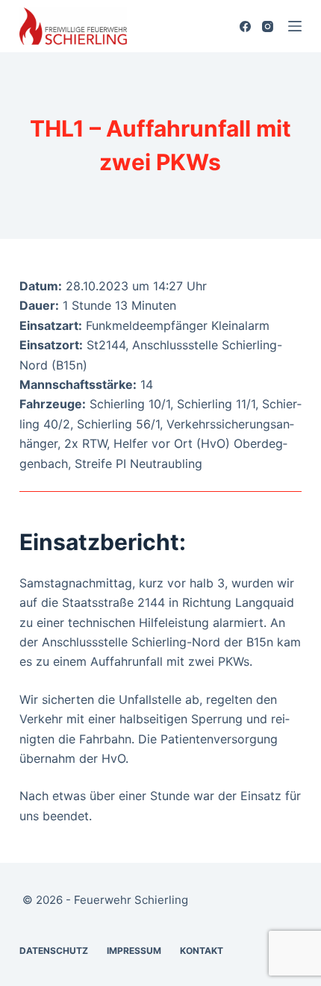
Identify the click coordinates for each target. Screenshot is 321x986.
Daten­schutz (53, 950)
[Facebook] (245, 26)
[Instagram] (267, 26)
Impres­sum (134, 950)
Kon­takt (201, 950)
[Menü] (295, 26)
